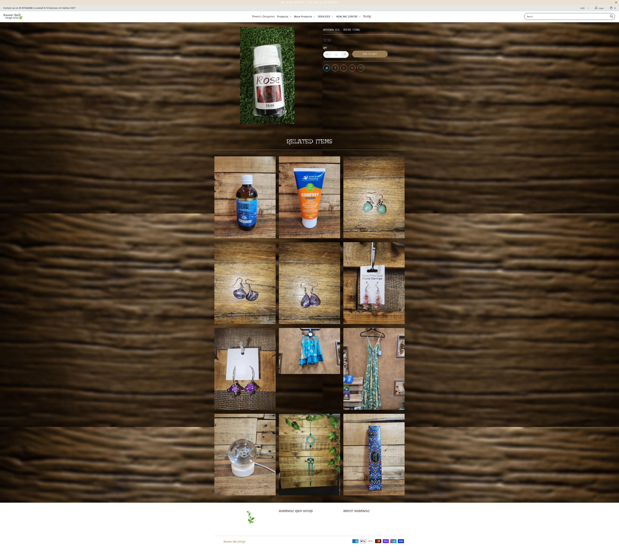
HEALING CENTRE (347, 16)
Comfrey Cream (309, 197)
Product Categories (263, 16)
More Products (303, 16)
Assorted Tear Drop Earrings (309, 283)
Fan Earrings (245, 283)
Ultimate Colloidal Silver (245, 197)
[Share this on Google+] (352, 68)
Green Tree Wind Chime (309, 455)
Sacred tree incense (374, 455)
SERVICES (324, 16)
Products (283, 16)
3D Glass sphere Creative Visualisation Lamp (245, 455)
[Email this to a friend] (360, 68)
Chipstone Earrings (374, 283)
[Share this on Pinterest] (343, 68)
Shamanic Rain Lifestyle (235, 541)
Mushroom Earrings (245, 369)
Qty (325, 48)
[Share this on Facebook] (335, 68)
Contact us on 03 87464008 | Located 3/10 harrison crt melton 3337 (39, 8)
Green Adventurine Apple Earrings (374, 197)
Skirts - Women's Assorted (309, 351)
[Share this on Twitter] (326, 68)
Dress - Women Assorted (374, 369)
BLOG (367, 16)
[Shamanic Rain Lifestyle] (51, 16)
